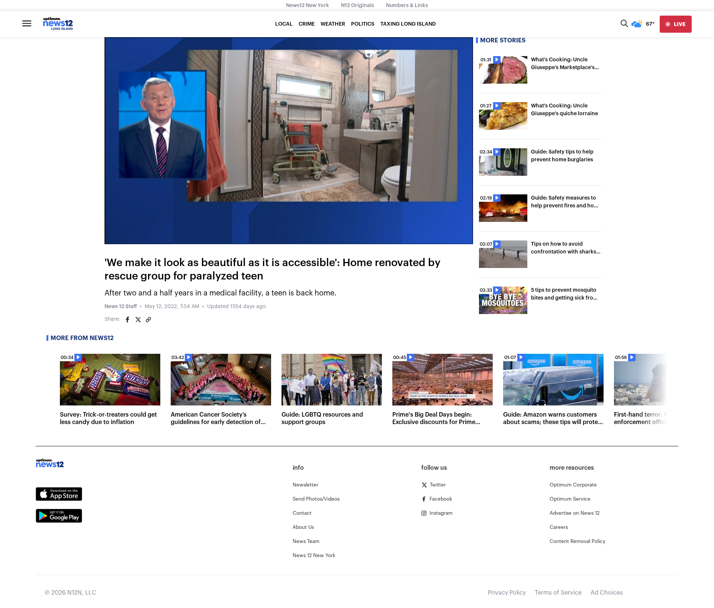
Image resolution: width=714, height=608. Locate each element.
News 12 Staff (120, 306)
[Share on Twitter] (138, 320)
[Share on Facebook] (128, 320)
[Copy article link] (148, 320)
